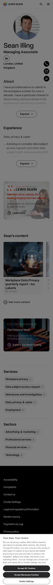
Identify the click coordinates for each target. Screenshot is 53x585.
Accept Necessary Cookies (26, 575)
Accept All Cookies (26, 568)
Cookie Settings (26, 581)
